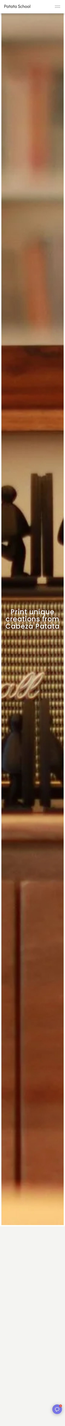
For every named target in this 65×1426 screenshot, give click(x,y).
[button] (57, 1409)
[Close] (58, 1414)
